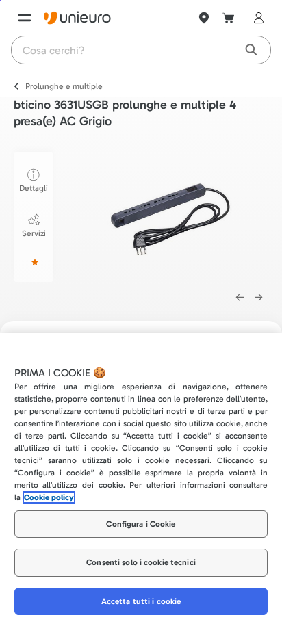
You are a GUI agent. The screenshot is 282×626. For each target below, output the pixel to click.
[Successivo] (258, 297)
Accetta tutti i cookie (141, 601)
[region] (141, 479)
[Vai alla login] (256, 18)
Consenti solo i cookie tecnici (141, 562)
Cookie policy (49, 497)
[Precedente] (239, 297)
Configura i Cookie (140, 524)
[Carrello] (228, 18)
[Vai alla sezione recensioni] (33, 262)
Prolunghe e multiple (64, 86)
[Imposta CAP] (204, 18)
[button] (173, 214)
